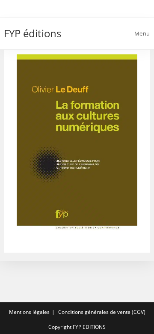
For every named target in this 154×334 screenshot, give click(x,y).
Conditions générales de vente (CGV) (101, 312)
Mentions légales (29, 312)
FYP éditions (32, 33)
